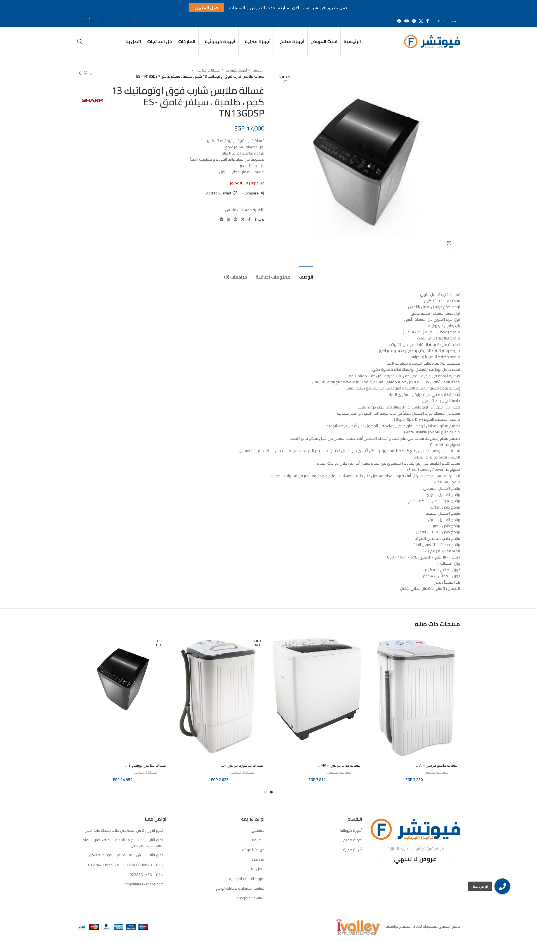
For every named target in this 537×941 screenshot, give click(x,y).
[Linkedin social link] (228, 219)
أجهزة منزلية (352, 850)
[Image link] (415, 829)
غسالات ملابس (207, 70)
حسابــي (257, 830)
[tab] (306, 274)
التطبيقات (257, 840)
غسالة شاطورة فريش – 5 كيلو (238, 765)
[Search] (79, 41)
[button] (502, 886)
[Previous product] (91, 73)
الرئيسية (258, 70)
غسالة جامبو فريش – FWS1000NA (428, 765)
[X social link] (421, 21)
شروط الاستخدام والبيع (246, 879)
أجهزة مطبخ (352, 840)
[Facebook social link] (427, 21)
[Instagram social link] (414, 21)
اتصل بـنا (257, 869)
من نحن (258, 859)
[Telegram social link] (221, 219)
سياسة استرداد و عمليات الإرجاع (239, 888)
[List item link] (121, 865)
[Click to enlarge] (449, 243)
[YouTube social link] (407, 21)
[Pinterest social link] (399, 21)
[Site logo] (432, 41)
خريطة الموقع (253, 850)
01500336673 (447, 21)
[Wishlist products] (101, 21)
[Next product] (80, 73)
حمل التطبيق (207, 7)
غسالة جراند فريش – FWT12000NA (331, 765)
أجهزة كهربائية (236, 70)
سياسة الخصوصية (250, 898)
